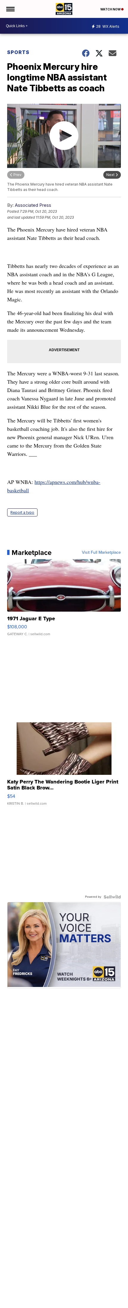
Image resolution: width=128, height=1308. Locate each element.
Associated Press (33, 205)
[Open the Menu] (9, 8)
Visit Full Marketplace (101, 552)
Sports (18, 52)
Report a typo (22, 512)
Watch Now (110, 9)
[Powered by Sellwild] (112, 897)
